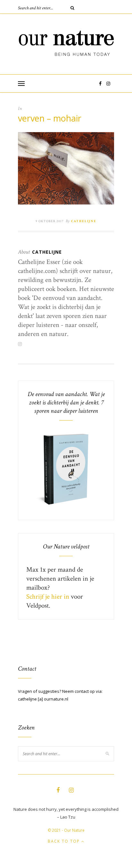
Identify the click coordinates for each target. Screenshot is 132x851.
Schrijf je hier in (47, 596)
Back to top (64, 841)
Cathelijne (83, 221)
